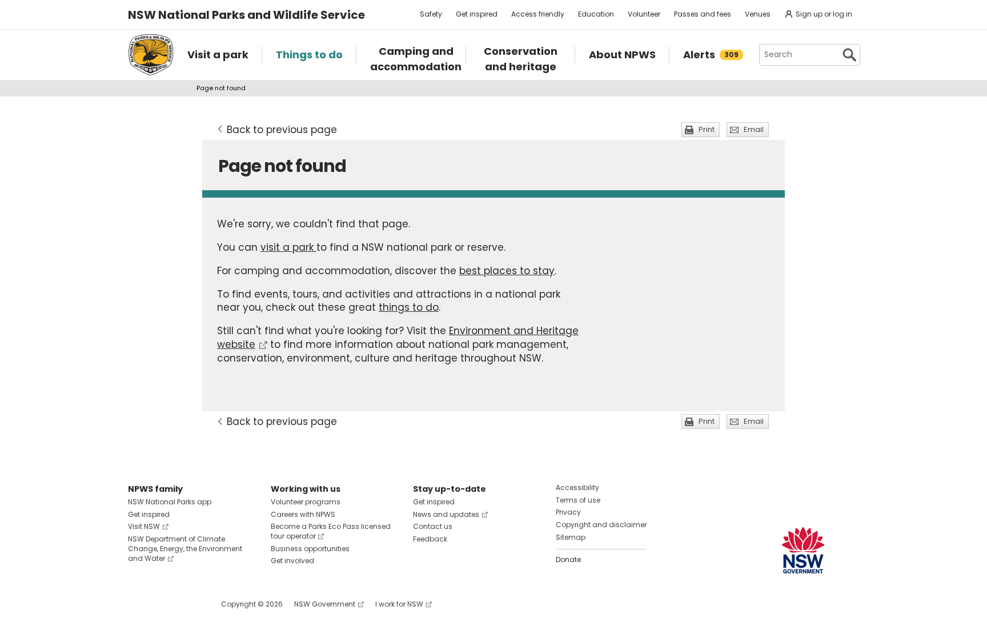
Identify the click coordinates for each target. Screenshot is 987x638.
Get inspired (476, 14)
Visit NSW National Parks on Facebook (138, 604)
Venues (758, 14)
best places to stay (507, 271)
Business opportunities (310, 548)
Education (596, 14)
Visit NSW (144, 526)
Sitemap (570, 537)
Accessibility (577, 487)
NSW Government (324, 604)
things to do (409, 307)
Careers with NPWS (303, 514)
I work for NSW (399, 604)
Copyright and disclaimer (601, 524)
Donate (568, 559)
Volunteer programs (305, 502)
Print (707, 129)
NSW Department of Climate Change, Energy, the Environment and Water (185, 548)
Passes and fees (702, 14)
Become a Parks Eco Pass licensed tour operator (331, 531)
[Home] (151, 54)
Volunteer (644, 14)
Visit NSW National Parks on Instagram (163, 604)
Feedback (430, 539)
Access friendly (537, 14)
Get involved (292, 560)
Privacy (568, 512)
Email (754, 129)
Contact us (432, 526)
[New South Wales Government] (803, 550)
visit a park (288, 247)
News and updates (446, 514)
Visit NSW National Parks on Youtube (187, 604)
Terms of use (578, 500)
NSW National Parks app (169, 502)
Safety (431, 14)
